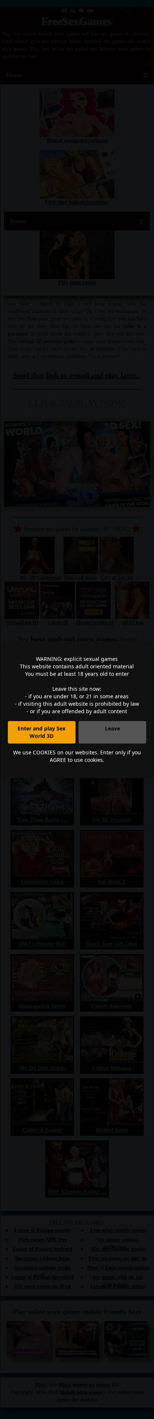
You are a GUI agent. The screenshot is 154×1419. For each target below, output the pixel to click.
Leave (112, 728)
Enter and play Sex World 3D (41, 732)
